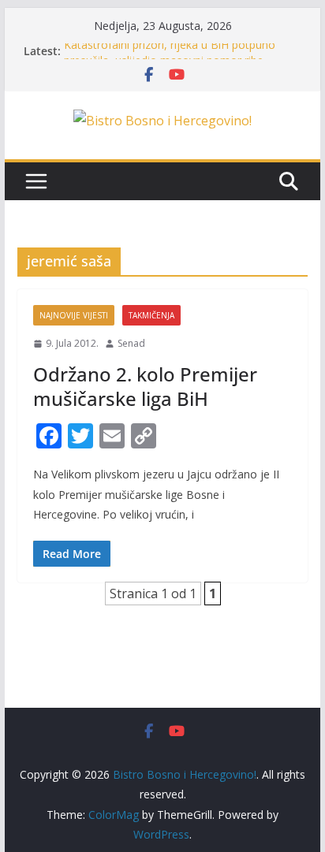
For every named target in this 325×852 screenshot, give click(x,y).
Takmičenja (151, 315)
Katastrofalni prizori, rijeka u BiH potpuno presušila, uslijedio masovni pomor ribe (169, 54)
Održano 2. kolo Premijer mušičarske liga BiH (145, 386)
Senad (131, 343)
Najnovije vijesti (73, 315)
